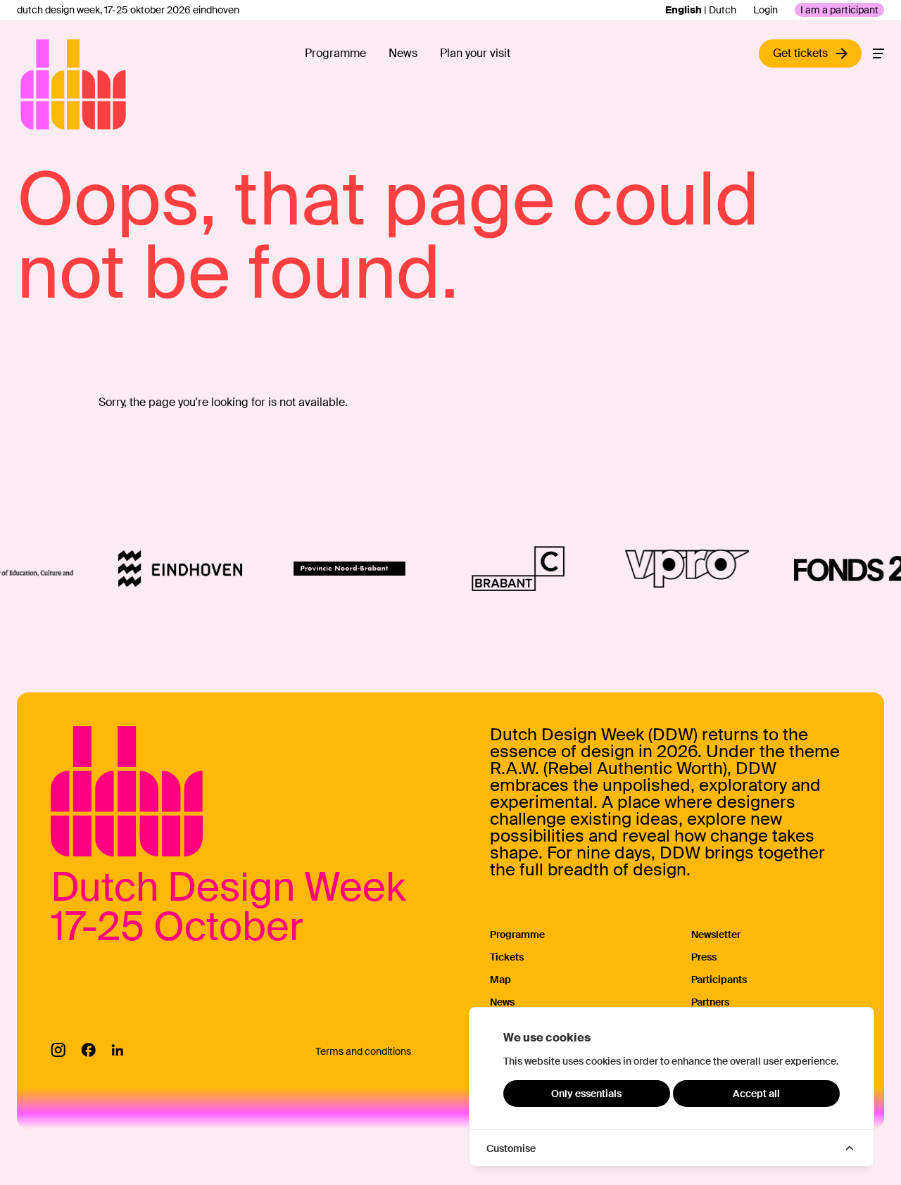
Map (500, 979)
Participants (719, 979)
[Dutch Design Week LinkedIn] (117, 1049)
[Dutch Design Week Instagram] (58, 1049)
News (403, 53)
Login (765, 10)
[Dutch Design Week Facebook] (88, 1049)
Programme (335, 53)
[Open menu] (878, 53)
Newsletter (716, 934)
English (683, 10)
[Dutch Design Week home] (36, 84)
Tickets (507, 957)
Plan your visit (475, 53)
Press (704, 957)
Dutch (722, 10)
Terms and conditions (363, 1051)
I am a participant (839, 10)
